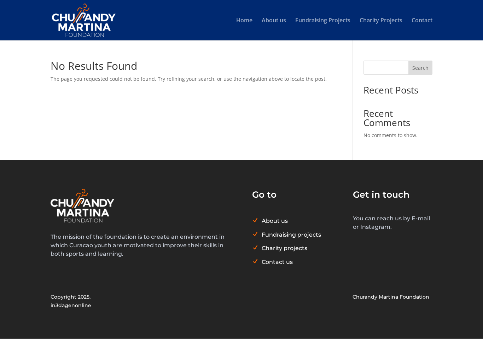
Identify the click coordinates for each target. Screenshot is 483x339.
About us (274, 21)
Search (420, 67)
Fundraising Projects (322, 21)
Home (244, 21)
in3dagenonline (71, 305)
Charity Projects (381, 21)
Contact (422, 21)
